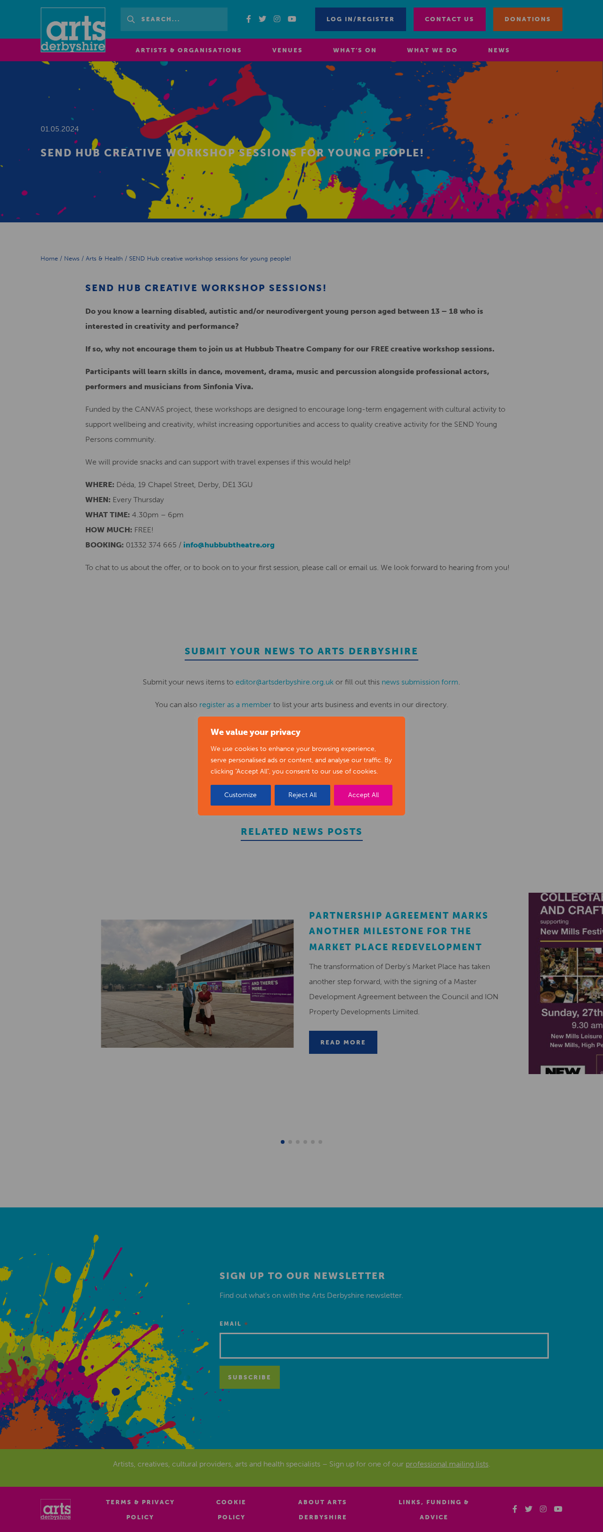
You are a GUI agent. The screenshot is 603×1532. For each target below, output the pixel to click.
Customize (240, 795)
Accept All (363, 795)
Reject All (302, 795)
